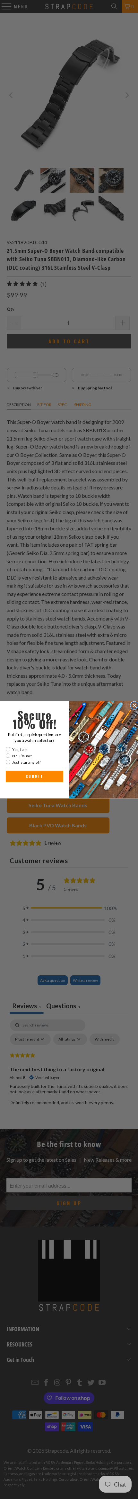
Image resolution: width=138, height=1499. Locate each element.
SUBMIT (34, 776)
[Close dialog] (134, 705)
